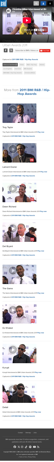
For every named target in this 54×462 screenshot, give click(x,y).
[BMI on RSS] (39, 447)
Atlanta (42, 64)
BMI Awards (28, 69)
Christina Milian (30, 73)
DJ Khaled (8, 328)
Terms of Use (23, 457)
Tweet (11, 50)
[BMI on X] (19, 446)
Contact (20, 432)
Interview (18, 69)
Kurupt (6, 367)
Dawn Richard (9, 206)
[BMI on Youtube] (35, 447)
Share (6, 50)
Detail (5, 407)
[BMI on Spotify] (31, 447)
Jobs (35, 432)
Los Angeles (7, 69)
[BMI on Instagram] (22, 447)
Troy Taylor (8, 127)
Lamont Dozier (10, 167)
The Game (8, 288)
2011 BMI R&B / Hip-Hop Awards (25, 59)
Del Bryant (8, 246)
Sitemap (28, 432)
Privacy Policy (32, 457)
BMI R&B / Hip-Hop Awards (12, 73)
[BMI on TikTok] (27, 447)
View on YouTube (9, 64)
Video (22, 64)
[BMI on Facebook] (15, 447)
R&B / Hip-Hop (32, 64)
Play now (41, 132)
